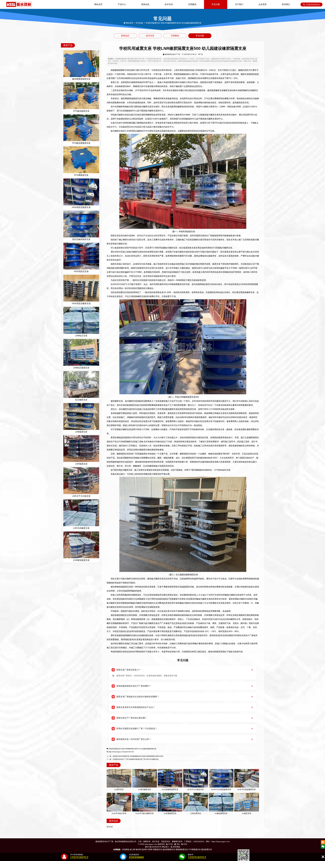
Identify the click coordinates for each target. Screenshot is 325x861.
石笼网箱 (125, 849)
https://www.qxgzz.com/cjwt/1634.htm (121, 752)
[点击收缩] (323, 857)
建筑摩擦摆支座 (168, 849)
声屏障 (150, 849)
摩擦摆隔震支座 (181, 849)
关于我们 (239, 4)
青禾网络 (176, 847)
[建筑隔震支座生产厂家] (19, 4)
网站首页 (98, 4)
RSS (185, 844)
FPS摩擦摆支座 (194, 849)
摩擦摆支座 (157, 849)
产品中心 (122, 4)
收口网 (132, 849)
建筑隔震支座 (206, 849)
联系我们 (286, 4)
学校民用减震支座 (115, 749)
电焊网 (144, 849)
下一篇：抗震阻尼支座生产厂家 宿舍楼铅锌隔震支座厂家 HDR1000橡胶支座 (133, 759)
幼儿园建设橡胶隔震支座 (148, 749)
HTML (170, 844)
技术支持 (169, 4)
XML (178, 844)
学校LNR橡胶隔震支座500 (130, 749)
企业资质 (262, 4)
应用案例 (192, 4)
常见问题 (216, 4)
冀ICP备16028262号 (153, 847)
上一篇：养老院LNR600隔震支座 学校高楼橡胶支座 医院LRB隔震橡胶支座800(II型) (135, 756)
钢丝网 (138, 849)
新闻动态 (145, 4)
